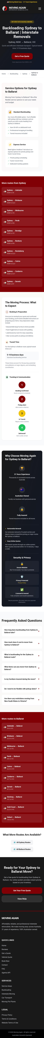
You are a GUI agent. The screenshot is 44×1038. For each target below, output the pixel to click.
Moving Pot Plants (9, 1002)
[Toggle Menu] (39, 8)
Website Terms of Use (10, 1023)
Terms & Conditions (9, 1019)
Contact (5, 965)
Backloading (14, 74)
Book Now (5, 961)
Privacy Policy (22, 583)
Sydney (24, 74)
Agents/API (6, 973)
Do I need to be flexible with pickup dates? (22, 689)
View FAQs (22, 899)
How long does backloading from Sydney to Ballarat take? (22, 631)
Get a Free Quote (22, 56)
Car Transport (7, 998)
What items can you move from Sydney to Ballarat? (22, 668)
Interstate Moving (8, 994)
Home (4, 74)
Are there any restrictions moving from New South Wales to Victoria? (22, 700)
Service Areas (7, 986)
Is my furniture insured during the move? (22, 679)
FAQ (3, 969)
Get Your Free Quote (22, 890)
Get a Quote (6, 953)
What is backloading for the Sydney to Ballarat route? (22, 655)
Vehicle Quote (7, 957)
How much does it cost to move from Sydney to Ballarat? (22, 643)
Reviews (5, 949)
